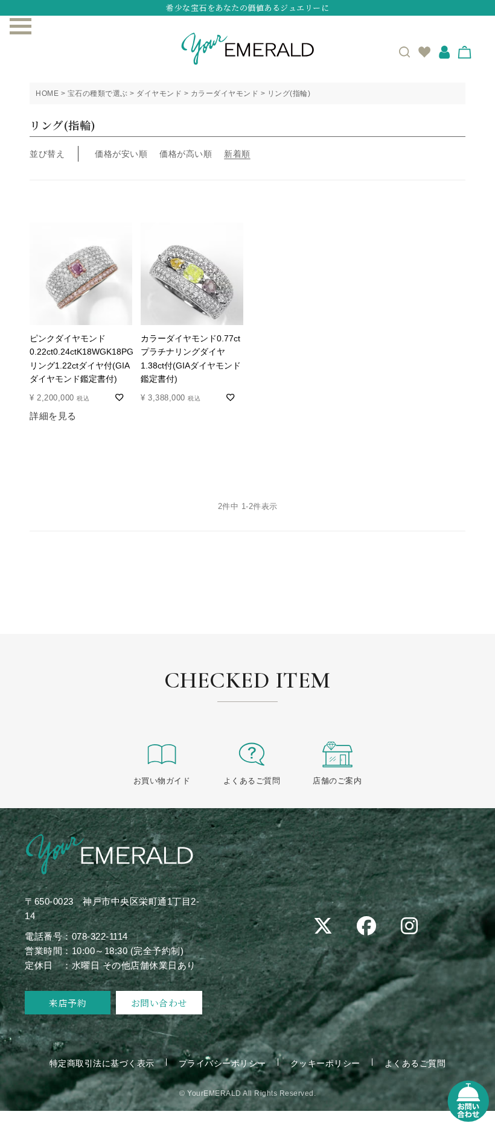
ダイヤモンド (159, 93)
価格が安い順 (121, 154)
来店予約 (67, 1002)
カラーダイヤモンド (225, 93)
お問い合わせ (159, 1002)
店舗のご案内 (337, 780)
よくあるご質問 (252, 780)
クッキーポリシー (325, 1063)
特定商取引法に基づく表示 (102, 1063)
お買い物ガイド (162, 780)
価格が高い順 (185, 154)
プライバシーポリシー (222, 1063)
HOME (47, 93)
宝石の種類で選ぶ (98, 93)
